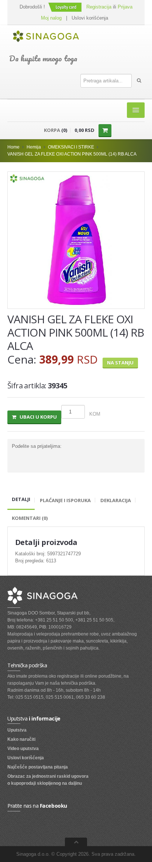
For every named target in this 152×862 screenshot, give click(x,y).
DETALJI (21, 499)
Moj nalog (51, 18)
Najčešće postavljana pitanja (37, 767)
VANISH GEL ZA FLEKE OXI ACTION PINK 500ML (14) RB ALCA (72, 154)
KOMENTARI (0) (30, 518)
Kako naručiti (21, 739)
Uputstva (17, 730)
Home (13, 147)
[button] (65, 7)
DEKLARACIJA (115, 500)
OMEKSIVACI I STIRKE (71, 147)
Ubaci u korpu (36, 416)
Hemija (34, 147)
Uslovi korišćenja (90, 18)
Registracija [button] (98, 7)
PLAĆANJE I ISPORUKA (65, 500)
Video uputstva (23, 748)
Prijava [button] (125, 7)
